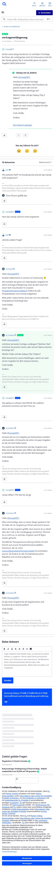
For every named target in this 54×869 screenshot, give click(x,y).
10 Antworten (7, 775)
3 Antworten (7, 764)
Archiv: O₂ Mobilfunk (12, 26)
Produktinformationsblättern (14, 290)
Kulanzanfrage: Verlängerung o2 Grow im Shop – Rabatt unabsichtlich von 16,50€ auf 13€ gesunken (24, 770)
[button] (2, 13)
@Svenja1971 (24, 77)
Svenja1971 (10, 49)
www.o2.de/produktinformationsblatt (18, 551)
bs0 (7, 170)
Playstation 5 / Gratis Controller (15, 761)
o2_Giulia (9, 269)
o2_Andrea (10, 335)
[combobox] (27, 19)
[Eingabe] (4, 19)
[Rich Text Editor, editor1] (27, 663)
